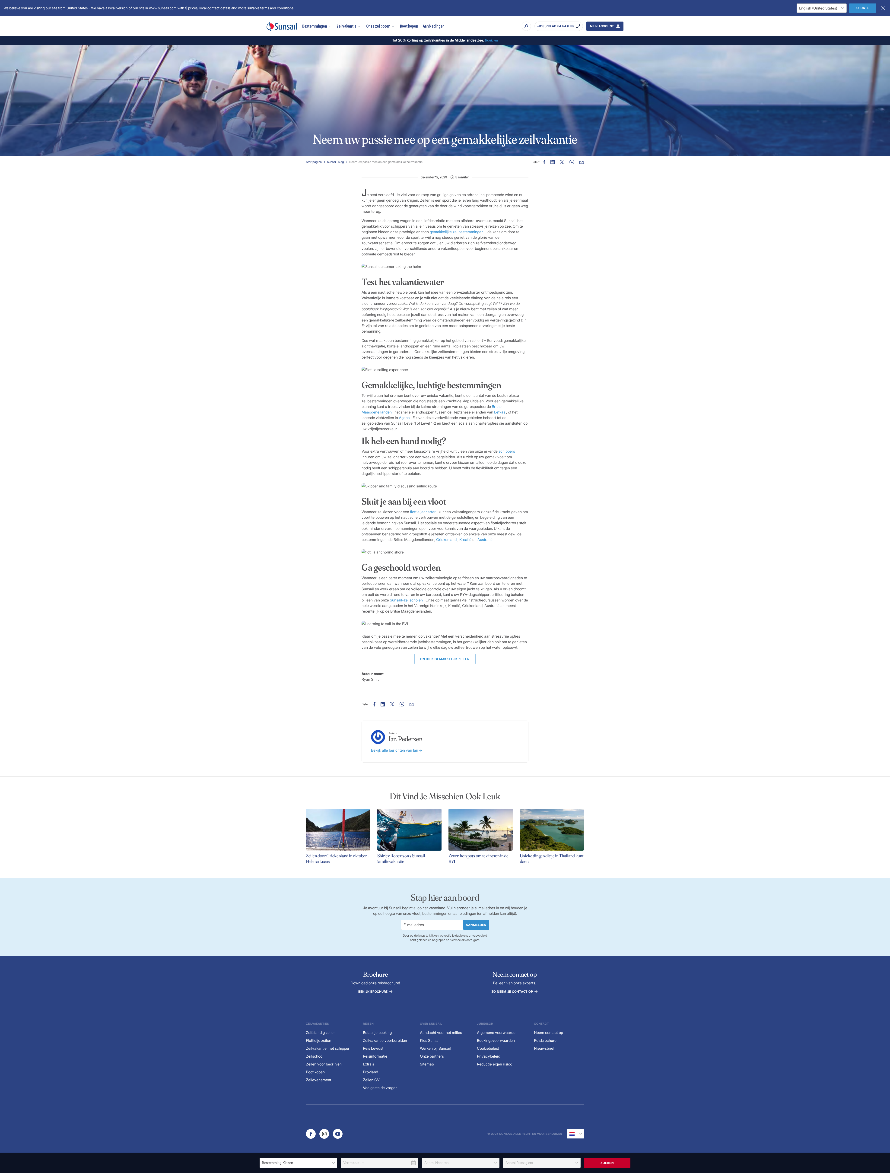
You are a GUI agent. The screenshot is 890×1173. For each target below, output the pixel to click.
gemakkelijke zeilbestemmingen (456, 231)
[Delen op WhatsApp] (571, 162)
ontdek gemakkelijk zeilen (445, 659)
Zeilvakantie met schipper (328, 1048)
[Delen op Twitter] (552, 162)
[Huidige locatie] (575, 1133)
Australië (485, 539)
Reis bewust (373, 1048)
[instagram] (324, 1134)
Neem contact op (548, 1032)
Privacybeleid (488, 1056)
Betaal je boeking (377, 1032)
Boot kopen (409, 26)
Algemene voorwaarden (497, 1032)
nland (452, 539)
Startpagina (314, 162)
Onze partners (432, 1056)
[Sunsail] (282, 26)
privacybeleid (478, 935)
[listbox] (298, 1163)
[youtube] (338, 1134)
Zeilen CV (371, 1080)
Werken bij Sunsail (435, 1048)
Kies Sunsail (430, 1040)
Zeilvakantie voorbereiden (385, 1040)
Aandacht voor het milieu (441, 1032)
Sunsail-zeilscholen (406, 600)
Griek (440, 539)
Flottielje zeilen (318, 1040)
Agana (404, 417)
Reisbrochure (545, 1040)
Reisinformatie (375, 1056)
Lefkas (499, 412)
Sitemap (427, 1064)
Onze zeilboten (378, 26)
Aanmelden (476, 925)
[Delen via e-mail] (581, 162)
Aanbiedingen (434, 26)
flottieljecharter (423, 511)
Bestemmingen (314, 26)
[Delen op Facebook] (544, 162)
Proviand (370, 1072)
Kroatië (465, 539)
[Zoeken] (526, 26)
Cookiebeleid (488, 1048)
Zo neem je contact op (513, 991)
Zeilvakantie (346, 26)
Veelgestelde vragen (380, 1087)
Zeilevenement (318, 1080)
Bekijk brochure (373, 991)
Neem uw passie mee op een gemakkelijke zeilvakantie (386, 162)
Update (862, 8)
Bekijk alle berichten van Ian (395, 750)
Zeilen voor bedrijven (324, 1064)
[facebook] (311, 1134)
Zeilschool (314, 1056)
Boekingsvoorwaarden (496, 1040)
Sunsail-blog (335, 162)
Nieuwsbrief (544, 1048)
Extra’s (368, 1064)
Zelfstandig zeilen (321, 1032)
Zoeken (607, 1163)
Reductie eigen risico (494, 1064)
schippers (507, 451)
